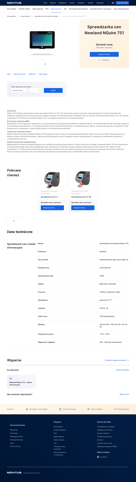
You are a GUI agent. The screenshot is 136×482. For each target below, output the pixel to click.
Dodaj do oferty (104, 54)
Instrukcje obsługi (69, 409)
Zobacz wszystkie (122, 370)
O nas (45, 3)
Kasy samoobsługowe (121, 9)
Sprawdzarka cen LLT (49, 197)
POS (46, 9)
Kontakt (71, 3)
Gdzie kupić (99, 3)
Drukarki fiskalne (24, 9)
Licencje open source (104, 443)
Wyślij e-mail (124, 394)
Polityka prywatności (104, 436)
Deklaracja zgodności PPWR (107, 446)
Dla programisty (123, 409)
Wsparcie (53, 3)
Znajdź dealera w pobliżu (106, 427)
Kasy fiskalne (11, 9)
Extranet (90, 3)
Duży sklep (14, 433)
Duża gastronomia (16, 440)
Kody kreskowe (56, 9)
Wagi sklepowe (38, 9)
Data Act (100, 440)
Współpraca (62, 3)
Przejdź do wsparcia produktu (115, 360)
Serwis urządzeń (96, 409)
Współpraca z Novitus (104, 430)
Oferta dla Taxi (15, 446)
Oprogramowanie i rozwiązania (100, 9)
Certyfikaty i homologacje (38, 409)
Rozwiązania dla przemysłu (78, 9)
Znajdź (53, 90)
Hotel (12, 443)
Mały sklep (14, 430)
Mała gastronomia (16, 436)
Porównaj (105, 60)
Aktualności (81, 3)
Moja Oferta (122, 3)
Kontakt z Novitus (103, 433)
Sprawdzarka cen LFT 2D (81, 197)
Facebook (103, 457)
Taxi (65, 9)
